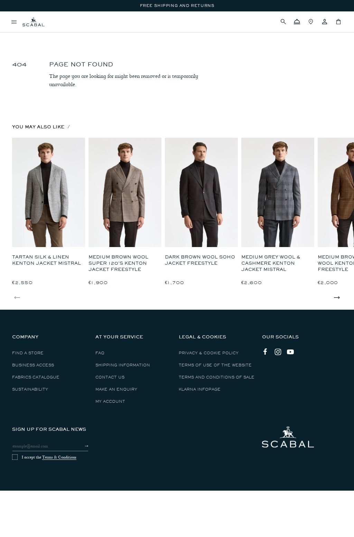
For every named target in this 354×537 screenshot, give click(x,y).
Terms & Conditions (59, 457)
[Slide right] (337, 297)
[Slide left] (17, 297)
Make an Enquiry (116, 389)
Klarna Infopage (200, 389)
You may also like (38, 126)
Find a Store (28, 353)
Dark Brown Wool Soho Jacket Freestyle (200, 260)
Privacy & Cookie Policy (209, 353)
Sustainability (30, 389)
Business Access (33, 365)
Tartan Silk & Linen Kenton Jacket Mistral (46, 260)
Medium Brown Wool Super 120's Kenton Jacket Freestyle (118, 263)
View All (22, 33)
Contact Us (109, 377)
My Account (110, 401)
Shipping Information (122, 365)
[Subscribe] (80, 446)
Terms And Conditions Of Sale (216, 377)
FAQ (99, 353)
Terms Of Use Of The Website (215, 365)
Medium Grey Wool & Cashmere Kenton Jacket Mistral (270, 263)
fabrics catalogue (35, 377)
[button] (283, 21)
